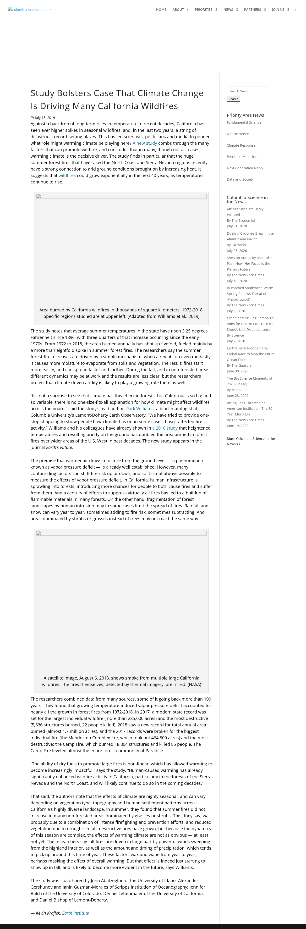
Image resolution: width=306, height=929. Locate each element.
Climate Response (241, 145)
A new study (145, 143)
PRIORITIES (204, 10)
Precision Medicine (242, 156)
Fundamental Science (244, 122)
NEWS (228, 10)
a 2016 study (165, 428)
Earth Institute (75, 913)
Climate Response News (80, 57)
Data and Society (240, 179)
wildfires (67, 175)
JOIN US (278, 10)
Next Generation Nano (245, 168)
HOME (161, 10)
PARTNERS (252, 10)
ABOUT (178, 10)
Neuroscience (238, 134)
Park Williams (139, 408)
